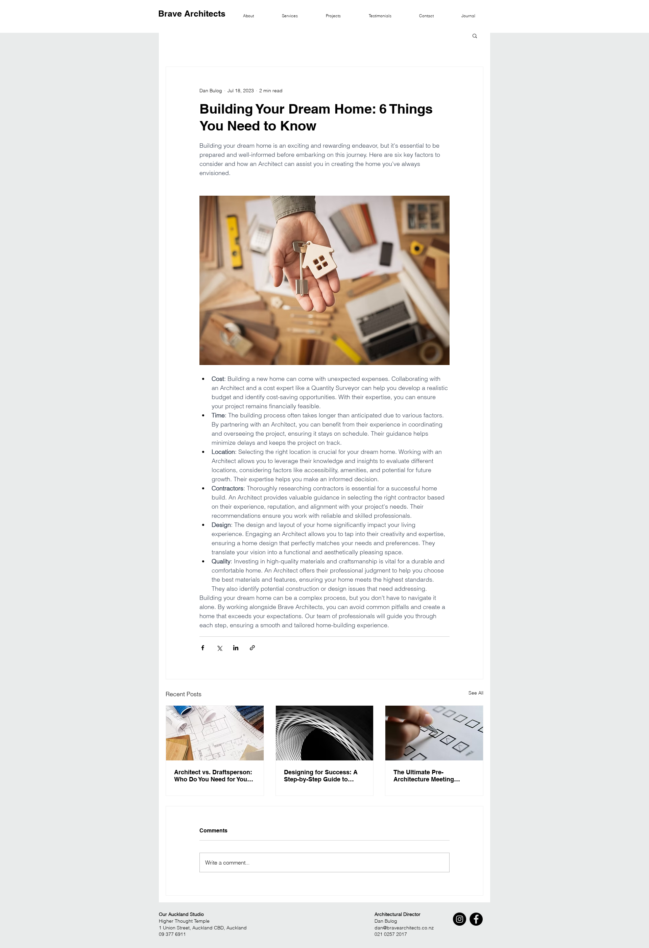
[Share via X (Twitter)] (219, 648)
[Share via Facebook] (202, 648)
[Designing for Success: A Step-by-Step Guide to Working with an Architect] (325, 733)
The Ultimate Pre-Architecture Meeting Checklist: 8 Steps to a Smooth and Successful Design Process (427, 776)
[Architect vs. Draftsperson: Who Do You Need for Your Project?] (215, 733)
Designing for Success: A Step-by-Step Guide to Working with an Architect (321, 776)
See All (475, 693)
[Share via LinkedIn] (236, 648)
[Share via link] (252, 648)
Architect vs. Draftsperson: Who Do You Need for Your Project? (213, 776)
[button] (475, 35)
